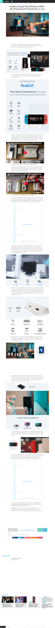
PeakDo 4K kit (35, 75)
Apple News (16, 534)
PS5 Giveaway (15, 559)
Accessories (10, 534)
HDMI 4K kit (21, 534)
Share (16, 537)
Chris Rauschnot (13, 11)
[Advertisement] (27, 40)
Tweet (22, 537)
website (36, 502)
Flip (26, 537)
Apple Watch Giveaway (16, 558)
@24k (35, 164)
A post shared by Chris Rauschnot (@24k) (27, 240)
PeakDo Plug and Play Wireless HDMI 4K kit (20, 504)
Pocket (40, 537)
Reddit (34, 537)
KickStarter (27, 534)
